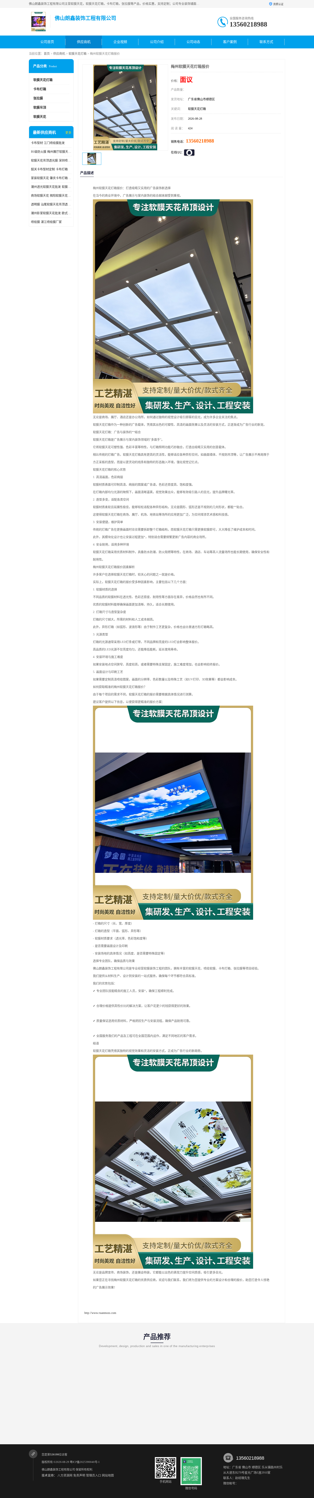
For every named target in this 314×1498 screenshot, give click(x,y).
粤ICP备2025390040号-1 (85, 1462)
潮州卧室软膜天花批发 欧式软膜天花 (51, 213)
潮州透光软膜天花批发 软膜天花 (51, 186)
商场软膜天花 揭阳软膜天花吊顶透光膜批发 (51, 195)
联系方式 (266, 42)
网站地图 (108, 1475)
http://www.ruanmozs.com (100, 1313)
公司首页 (47, 42)
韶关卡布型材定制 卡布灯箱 (49, 169)
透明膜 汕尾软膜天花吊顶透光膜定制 (51, 204)
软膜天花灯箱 (78, 53)
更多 (68, 132)
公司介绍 (157, 42)
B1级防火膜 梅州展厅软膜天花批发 (51, 151)
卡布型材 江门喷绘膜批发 (48, 143)
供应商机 (84, 42)
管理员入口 (93, 1475)
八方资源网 (64, 1475)
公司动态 (193, 42)
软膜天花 (39, 116)
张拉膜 (38, 98)
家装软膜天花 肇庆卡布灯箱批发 (51, 178)
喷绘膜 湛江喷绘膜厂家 (46, 222)
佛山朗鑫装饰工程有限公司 (58, 1469)
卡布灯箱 (39, 89)
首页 (47, 53)
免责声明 (79, 1475)
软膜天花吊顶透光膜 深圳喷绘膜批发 (51, 160)
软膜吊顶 (39, 107)
